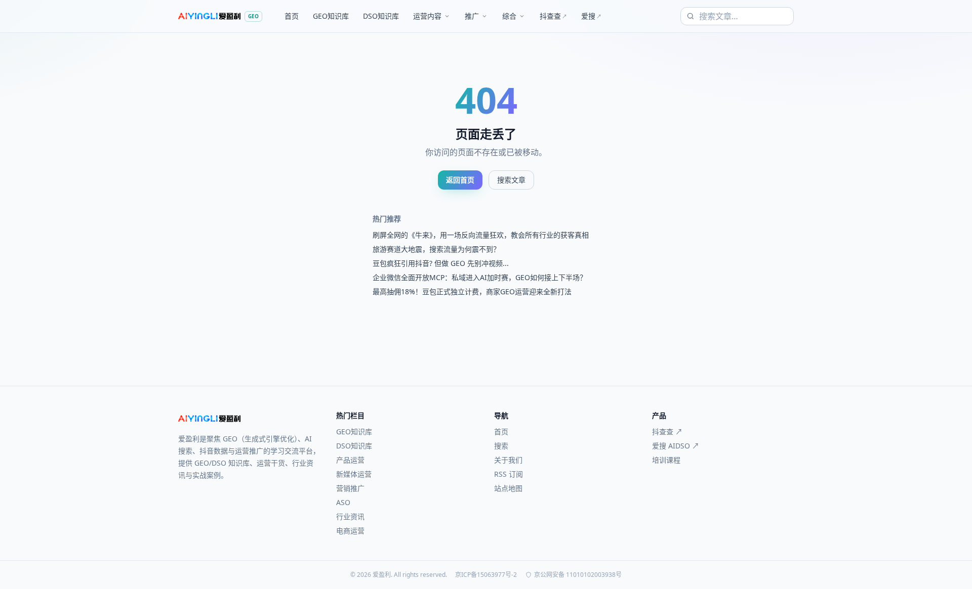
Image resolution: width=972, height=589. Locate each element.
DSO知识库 (381, 16)
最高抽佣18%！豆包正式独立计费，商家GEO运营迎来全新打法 (472, 291)
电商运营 (350, 530)
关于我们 (508, 460)
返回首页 (460, 180)
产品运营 (350, 460)
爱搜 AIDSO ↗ (675, 445)
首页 (292, 16)
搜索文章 (511, 180)
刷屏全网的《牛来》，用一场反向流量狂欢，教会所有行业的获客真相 (481, 235)
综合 (509, 16)
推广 (472, 16)
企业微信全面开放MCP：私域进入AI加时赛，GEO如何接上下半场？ (480, 277)
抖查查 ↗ (667, 431)
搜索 (501, 445)
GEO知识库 (331, 16)
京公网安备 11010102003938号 (578, 575)
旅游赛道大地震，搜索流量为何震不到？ (436, 249)
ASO (343, 502)
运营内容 (427, 16)
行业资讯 (350, 516)
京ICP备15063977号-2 (486, 575)
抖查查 (553, 16)
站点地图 (508, 488)
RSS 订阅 (508, 474)
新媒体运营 (354, 474)
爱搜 (591, 16)
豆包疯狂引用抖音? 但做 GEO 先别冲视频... (441, 263)
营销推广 (350, 488)
